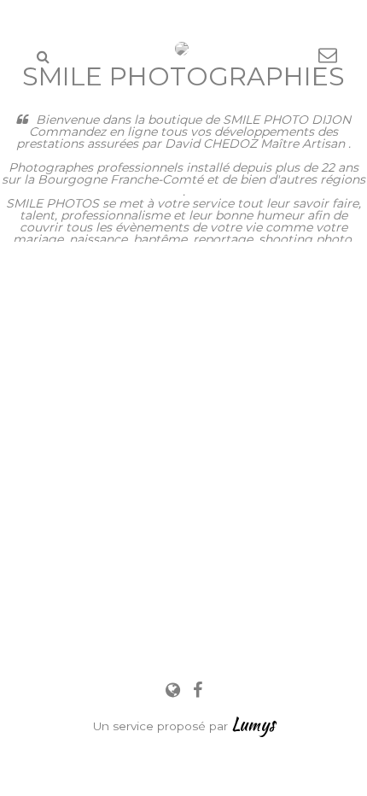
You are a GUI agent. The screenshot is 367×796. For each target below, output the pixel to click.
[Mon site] (175, 690)
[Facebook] (197, 690)
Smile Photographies (183, 76)
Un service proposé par (184, 726)
